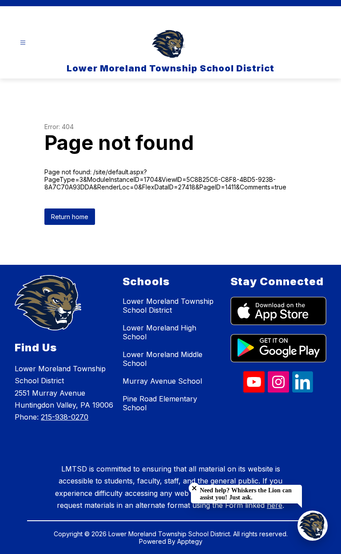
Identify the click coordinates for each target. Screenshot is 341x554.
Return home (69, 216)
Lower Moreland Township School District (168, 305)
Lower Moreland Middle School (162, 359)
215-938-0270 (64, 417)
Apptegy (189, 541)
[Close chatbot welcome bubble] (194, 488)
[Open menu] (23, 43)
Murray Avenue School (162, 381)
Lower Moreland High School (159, 332)
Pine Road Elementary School (160, 403)
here (274, 505)
